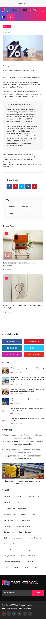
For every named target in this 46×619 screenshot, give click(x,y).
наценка (7, 496)
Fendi (36, 567)
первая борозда (9, 514)
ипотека (12, 206)
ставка (11, 213)
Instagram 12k (13, 354)
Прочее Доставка (25, 532)
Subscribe (38, 592)
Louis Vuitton (30, 561)
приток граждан (9, 520)
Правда (7, 27)
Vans (26, 567)
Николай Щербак (35, 538)
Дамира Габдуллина (28, 556)
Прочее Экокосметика (11, 550)
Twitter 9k (35, 348)
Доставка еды (8, 532)
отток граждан (25, 520)
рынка (15, 80)
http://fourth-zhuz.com (23, 605)
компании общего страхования (15, 508)
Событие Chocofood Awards (13, 538)
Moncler (16, 567)
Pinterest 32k (35, 341)
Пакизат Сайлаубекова (12, 561)
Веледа (27, 550)
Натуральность (18, 544)
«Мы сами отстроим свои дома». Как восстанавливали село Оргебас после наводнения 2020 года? (27, 379)
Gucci (6, 567)
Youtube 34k (35, 354)
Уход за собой (34, 544)
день (33, 514)
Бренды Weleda (9, 556)
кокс (18, 502)
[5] (3, 17)
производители (33, 496)
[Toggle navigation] (43, 11)
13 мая (23, 514)
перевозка (7, 502)
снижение (25, 206)
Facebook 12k (13, 341)
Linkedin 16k (13, 348)
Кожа (5, 544)
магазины (19, 496)
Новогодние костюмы (23, 526)
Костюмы (7, 526)
